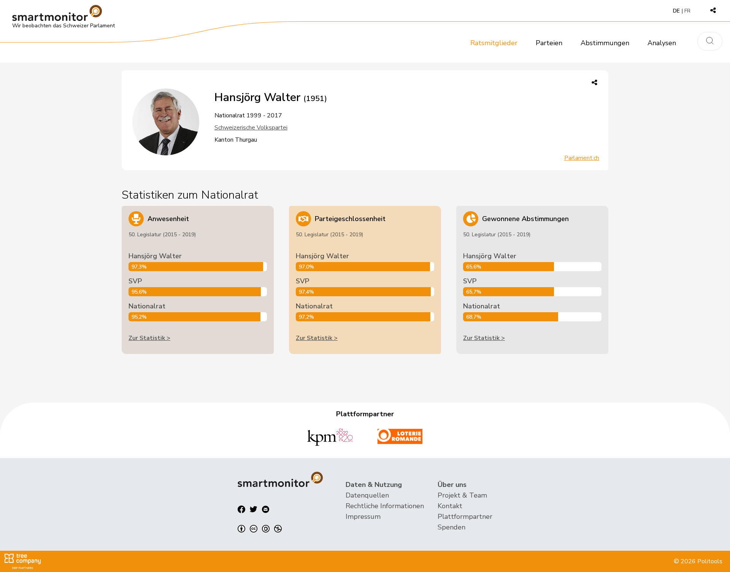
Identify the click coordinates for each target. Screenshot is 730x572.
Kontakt (450, 505)
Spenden (451, 527)
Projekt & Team (462, 495)
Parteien (549, 42)
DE (676, 10)
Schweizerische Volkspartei (250, 127)
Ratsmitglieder (493, 42)
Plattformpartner (465, 516)
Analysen (661, 42)
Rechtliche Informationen (385, 505)
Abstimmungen (605, 42)
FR (687, 10)
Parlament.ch (581, 158)
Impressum (363, 516)
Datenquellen (367, 495)
